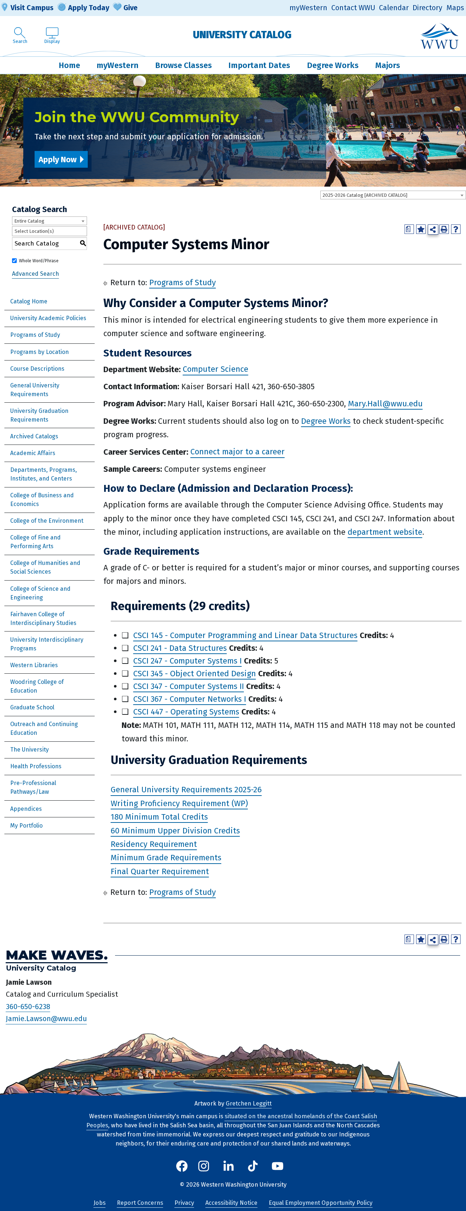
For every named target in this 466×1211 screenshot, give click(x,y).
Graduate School (32, 707)
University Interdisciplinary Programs (46, 644)
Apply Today (88, 7)
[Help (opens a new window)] (456, 229)
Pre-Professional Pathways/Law (33, 787)
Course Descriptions (37, 368)
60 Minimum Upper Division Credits (175, 831)
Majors (387, 65)
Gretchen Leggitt (249, 1103)
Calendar (394, 8)
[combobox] (393, 195)
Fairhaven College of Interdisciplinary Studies (43, 618)
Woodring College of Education (37, 686)
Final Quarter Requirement (160, 871)
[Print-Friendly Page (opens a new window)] (444, 229)
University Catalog (242, 35)
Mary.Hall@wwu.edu (385, 404)
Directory (427, 8)
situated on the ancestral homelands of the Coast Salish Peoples (231, 1121)
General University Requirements (34, 390)
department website (385, 532)
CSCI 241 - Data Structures (180, 648)
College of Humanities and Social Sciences (45, 567)
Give (130, 7)
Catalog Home (28, 301)
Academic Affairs (32, 453)
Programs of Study (35, 334)
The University (29, 749)
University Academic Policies (48, 318)
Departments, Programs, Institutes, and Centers (43, 474)
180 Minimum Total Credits (159, 817)
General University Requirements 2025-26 (186, 790)
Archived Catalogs (34, 436)
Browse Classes (183, 65)
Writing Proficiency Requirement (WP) (179, 803)
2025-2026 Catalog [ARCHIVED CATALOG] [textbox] (365, 195)
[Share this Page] (433, 229)
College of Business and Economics (42, 499)
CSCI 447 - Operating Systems (186, 712)
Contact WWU (353, 8)
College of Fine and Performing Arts (35, 542)
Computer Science (215, 369)
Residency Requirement (154, 844)
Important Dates (259, 65)
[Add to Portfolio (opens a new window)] (421, 229)
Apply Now (57, 159)
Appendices (26, 808)
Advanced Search (35, 273)
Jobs (100, 1202)
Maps (455, 8)
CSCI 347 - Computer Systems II (188, 686)
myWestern (308, 8)
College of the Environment (46, 520)
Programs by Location (39, 351)
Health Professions (36, 766)
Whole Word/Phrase (39, 260)
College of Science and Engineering (40, 593)
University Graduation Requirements (39, 415)
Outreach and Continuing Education (44, 728)
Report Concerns (140, 1202)
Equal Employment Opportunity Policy (320, 1202)
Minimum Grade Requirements (166, 858)
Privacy (184, 1202)
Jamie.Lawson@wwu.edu (46, 1019)
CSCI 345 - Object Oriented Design (194, 673)
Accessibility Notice (231, 1202)
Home (69, 65)
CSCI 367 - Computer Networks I (189, 699)
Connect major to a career (237, 452)
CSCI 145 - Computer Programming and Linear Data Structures (245, 635)
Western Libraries (34, 665)
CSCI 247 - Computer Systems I (187, 661)
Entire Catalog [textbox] (29, 221)
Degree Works (333, 65)
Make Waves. (57, 955)
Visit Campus (32, 7)
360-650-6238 (28, 1006)
